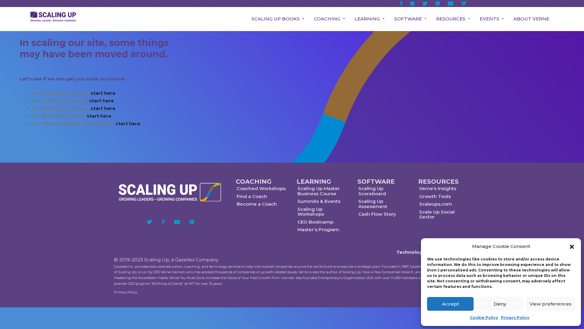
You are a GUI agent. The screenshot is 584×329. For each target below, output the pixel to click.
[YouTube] (177, 222)
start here (103, 93)
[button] (572, 247)
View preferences (551, 304)
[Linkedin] (192, 222)
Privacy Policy (515, 317)
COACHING (254, 181)
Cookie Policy (484, 317)
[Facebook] (163, 222)
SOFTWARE (376, 181)
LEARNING (314, 181)
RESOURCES (438, 181)
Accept (450, 304)
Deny (500, 304)
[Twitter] (149, 222)
